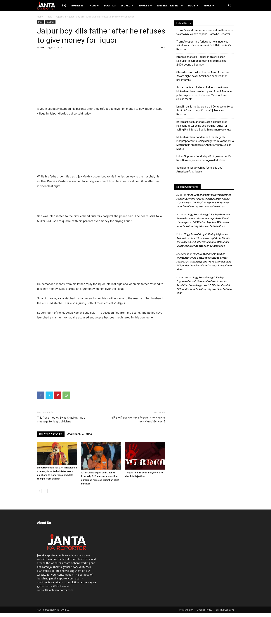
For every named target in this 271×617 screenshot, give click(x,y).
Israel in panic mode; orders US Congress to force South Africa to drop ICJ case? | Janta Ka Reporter (204, 110)
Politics (110, 5)
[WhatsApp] (66, 395)
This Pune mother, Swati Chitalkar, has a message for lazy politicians (61, 419)
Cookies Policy (204, 609)
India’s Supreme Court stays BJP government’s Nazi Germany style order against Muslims (203, 158)
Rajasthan (61, 16)
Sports (144, 5)
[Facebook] (40, 395)
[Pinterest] (57, 395)
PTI (42, 47)
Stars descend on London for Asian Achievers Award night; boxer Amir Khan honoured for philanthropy (202, 76)
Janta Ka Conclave (225, 609)
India (92, 5)
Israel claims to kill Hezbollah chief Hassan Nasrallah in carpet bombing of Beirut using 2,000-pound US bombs (201, 60)
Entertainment (168, 5)
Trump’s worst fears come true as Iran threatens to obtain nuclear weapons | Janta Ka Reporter (204, 32)
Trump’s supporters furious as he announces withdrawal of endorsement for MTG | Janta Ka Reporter (203, 45)
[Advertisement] (101, 79)
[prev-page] (39, 491)
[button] (229, 6)
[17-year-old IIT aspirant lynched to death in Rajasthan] (145, 456)
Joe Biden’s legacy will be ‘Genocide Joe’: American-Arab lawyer (199, 169)
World (126, 5)
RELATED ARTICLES (50, 434)
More (207, 5)
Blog (191, 5)
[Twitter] (49, 395)
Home (40, 16)
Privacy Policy (186, 609)
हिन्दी (64, 5)
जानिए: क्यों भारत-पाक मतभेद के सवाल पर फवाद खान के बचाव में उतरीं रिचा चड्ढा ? (138, 419)
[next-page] (45, 491)
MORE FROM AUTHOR (79, 434)
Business (77, 5)
